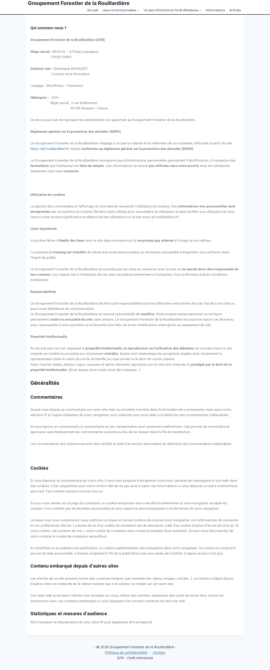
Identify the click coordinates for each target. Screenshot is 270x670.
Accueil (92, 10)
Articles (235, 10)
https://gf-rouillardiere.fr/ (50, 149)
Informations (215, 10)
